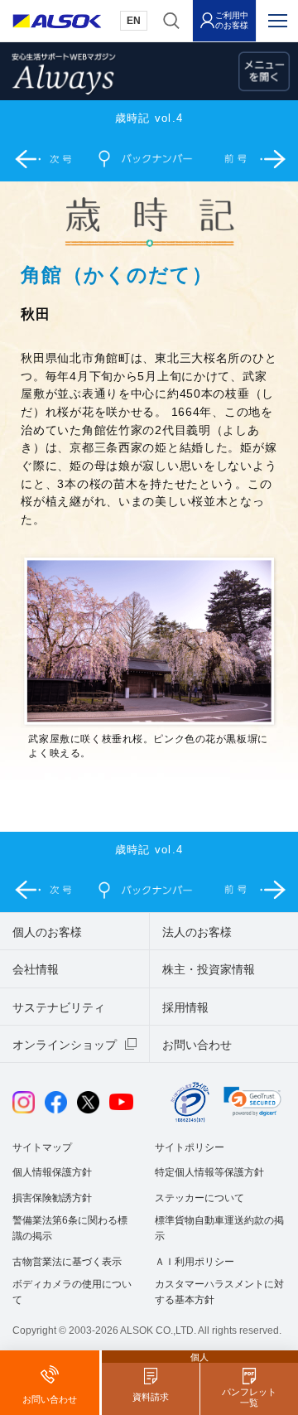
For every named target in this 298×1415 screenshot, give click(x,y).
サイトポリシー (189, 1147)
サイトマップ (42, 1147)
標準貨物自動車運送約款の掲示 (219, 1228)
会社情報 (35, 969)
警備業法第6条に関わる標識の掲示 (69, 1228)
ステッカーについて (199, 1198)
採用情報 (185, 1007)
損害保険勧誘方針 (52, 1198)
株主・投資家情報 (208, 969)
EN (134, 21)
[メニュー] (277, 20)
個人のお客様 (47, 932)
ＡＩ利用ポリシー (194, 1262)
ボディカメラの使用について (72, 1292)
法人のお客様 (197, 932)
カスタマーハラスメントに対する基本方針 (219, 1292)
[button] (252, 1101)
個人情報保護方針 (52, 1172)
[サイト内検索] (171, 20)
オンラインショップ (64, 1044)
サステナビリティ (58, 1007)
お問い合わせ (197, 1044)
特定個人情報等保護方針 (209, 1172)
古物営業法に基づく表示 (67, 1262)
